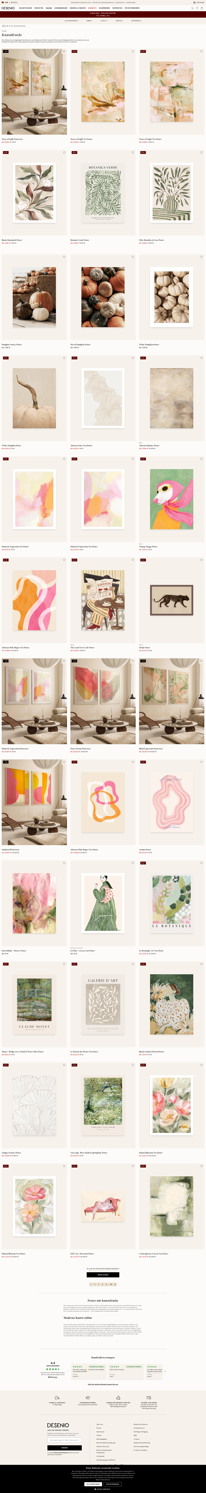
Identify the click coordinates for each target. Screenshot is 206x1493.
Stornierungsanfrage (141, 1446)
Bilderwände (104, 8)
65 (111, 1284)
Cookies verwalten (140, 1450)
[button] (103, 1489)
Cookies (137, 1439)
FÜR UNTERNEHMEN (132, 8)
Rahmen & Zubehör (78, 8)
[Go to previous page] (91, 1284)
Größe (118, 21)
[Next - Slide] (165, 1371)
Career (99, 1435)
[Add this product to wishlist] (64, 51)
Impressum (100, 1432)
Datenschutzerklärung (60, 1453)
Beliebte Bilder (25, 8)
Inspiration (117, 8)
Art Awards (100, 1456)
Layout (103, 21)
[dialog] (103, 1479)
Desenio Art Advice (141, 1424)
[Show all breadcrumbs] (4, 26)
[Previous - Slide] (68, 1371)
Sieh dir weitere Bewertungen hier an (103, 1384)
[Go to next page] (115, 1284)
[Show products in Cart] (202, 8)
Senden (64, 1448)
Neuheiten (39, 8)
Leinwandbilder (60, 8)
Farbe (89, 21)
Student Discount (103, 1446)
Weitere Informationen (103, 1480)
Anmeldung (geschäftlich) (106, 1460)
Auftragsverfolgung (141, 1432)
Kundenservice (139, 1428)
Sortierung (135, 21)
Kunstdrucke (20, 26)
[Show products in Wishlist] (197, 8)
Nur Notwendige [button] (112, 1484)
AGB (135, 1435)
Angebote (92, 8)
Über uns (100, 1424)
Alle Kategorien (71, 21)
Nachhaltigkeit (102, 1439)
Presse (99, 1428)
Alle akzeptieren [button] (93, 1484)
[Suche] (192, 8)
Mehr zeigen (103, 1275)
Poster (49, 8)
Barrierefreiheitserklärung (106, 1443)
